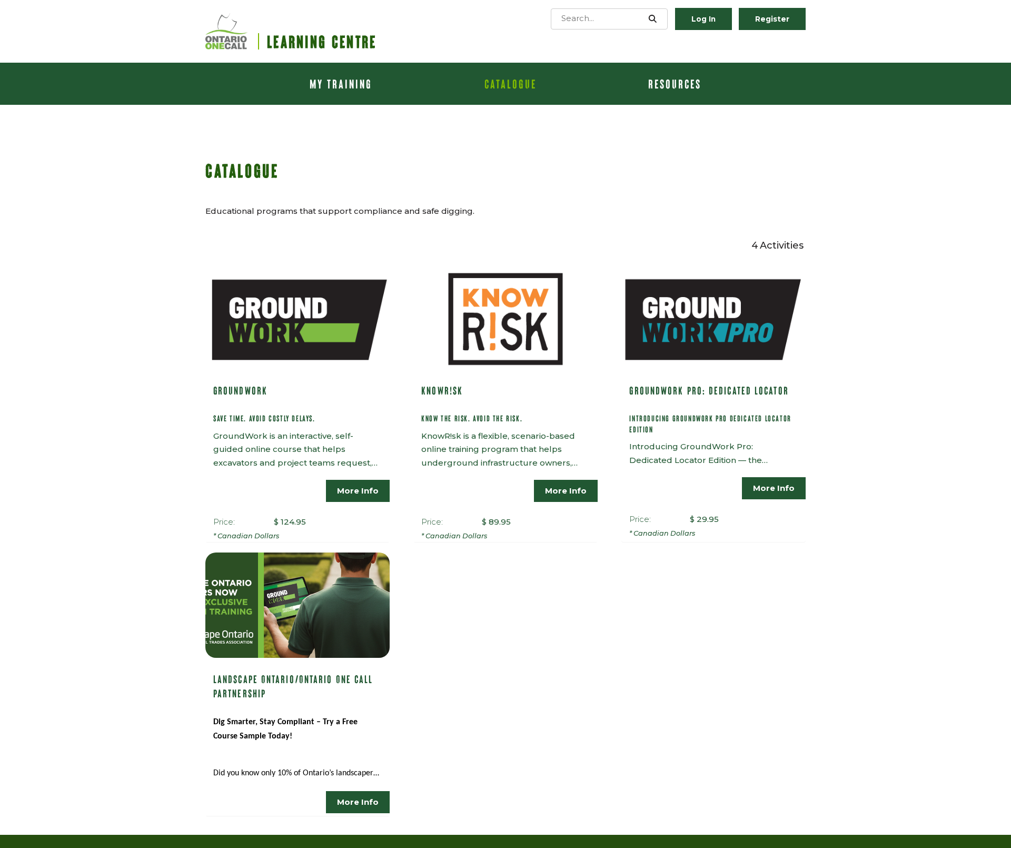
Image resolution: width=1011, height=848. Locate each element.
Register (772, 19)
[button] (653, 19)
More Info (358, 491)
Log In (703, 19)
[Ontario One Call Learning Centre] (300, 31)
